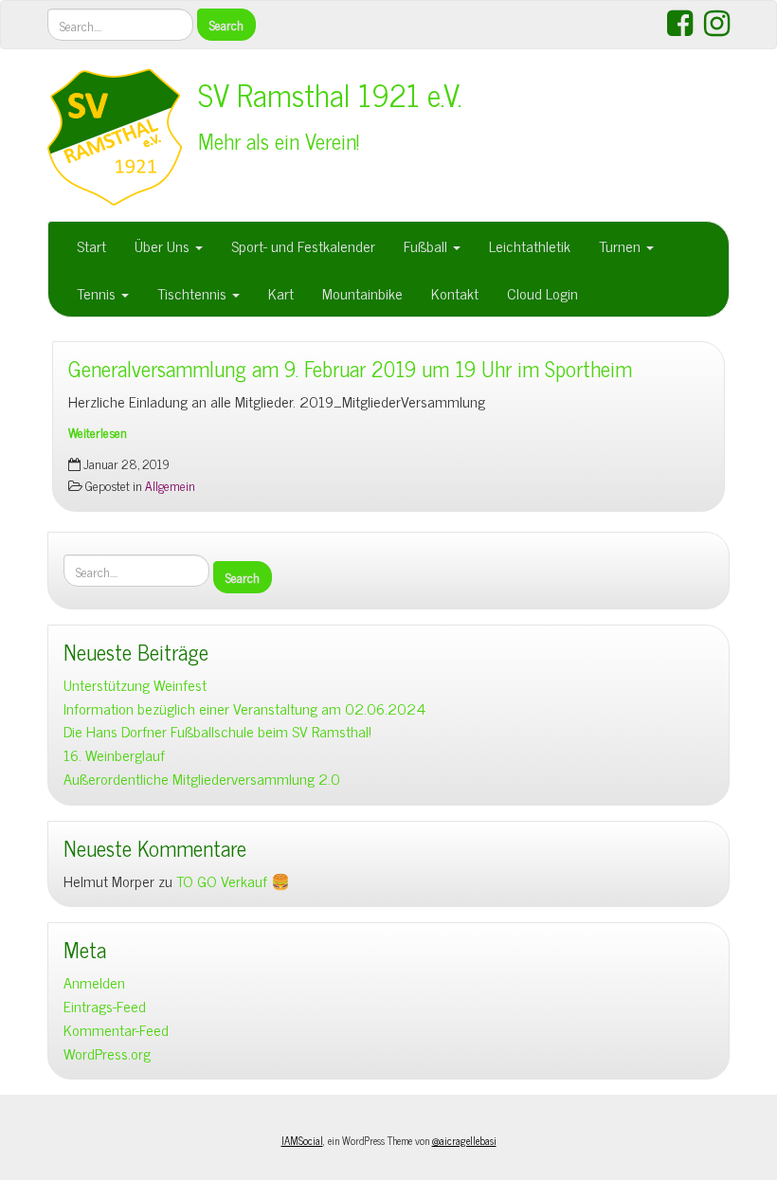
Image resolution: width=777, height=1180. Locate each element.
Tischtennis (193, 293)
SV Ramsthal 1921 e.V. (330, 93)
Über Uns (164, 245)
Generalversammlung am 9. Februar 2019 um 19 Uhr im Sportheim (350, 368)
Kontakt (455, 293)
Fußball (427, 245)
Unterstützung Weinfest (135, 685)
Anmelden (94, 982)
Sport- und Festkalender (303, 245)
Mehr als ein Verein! (278, 140)
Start (91, 245)
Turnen (621, 245)
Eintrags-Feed (104, 1006)
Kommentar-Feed (116, 1030)
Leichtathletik (529, 245)
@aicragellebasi (464, 1140)
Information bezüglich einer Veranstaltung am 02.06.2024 (244, 708)
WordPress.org (107, 1053)
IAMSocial (302, 1140)
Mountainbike (362, 293)
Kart (281, 293)
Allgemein (170, 485)
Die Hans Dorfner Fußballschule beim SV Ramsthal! (217, 731)
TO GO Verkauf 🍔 (233, 880)
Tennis (98, 293)
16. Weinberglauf (114, 755)
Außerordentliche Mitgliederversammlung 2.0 (201, 779)
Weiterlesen (97, 432)
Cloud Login (542, 293)
